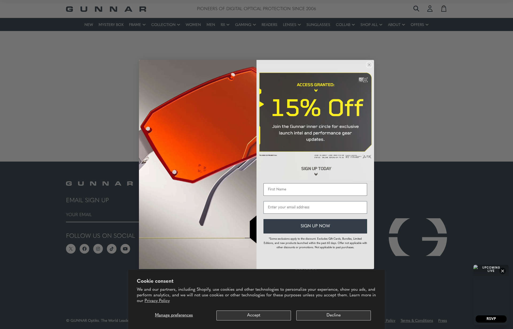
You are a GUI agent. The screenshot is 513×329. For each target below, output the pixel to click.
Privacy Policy (157, 301)
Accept (253, 315)
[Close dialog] (369, 64)
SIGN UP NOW (315, 226)
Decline (334, 315)
